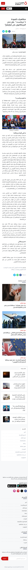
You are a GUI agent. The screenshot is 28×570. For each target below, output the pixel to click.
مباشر (3, 3)
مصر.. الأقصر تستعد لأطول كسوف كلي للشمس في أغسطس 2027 (19, 375)
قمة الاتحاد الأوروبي (18, 267)
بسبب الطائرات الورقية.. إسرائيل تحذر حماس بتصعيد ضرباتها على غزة (18, 419)
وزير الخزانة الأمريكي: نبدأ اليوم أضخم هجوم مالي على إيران (18, 408)
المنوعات (24, 449)
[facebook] (9, 31)
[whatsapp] (6, 31)
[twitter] (3, 31)
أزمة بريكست (11, 267)
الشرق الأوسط (22, 435)
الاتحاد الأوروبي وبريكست (20, 269)
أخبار (25, 432)
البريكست (5, 267)
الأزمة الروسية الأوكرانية (20, 452)
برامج (10, 8)
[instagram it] (14, 491)
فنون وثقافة (23, 446)
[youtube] (18, 491)
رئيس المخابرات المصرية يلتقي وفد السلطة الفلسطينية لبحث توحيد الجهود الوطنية (18, 397)
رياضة (24, 443)
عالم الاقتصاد (23, 440)
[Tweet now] (22, 491)
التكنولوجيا (23, 457)
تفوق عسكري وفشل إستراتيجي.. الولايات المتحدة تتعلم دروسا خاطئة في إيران (19, 386)
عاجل (3, 8)
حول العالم (23, 437)
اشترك (4, 558)
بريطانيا (13, 269)
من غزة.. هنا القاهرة (21, 454)
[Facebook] (25, 491)
